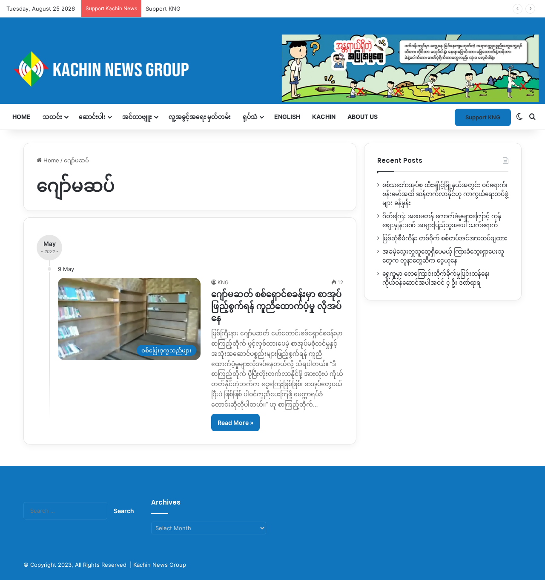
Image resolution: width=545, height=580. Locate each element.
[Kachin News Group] (272, 69)
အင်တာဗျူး (137, 116)
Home (21, 116)
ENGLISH (287, 116)
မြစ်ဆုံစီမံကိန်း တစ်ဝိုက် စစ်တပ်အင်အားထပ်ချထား (444, 238)
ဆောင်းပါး (92, 116)
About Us (362, 116)
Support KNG (482, 117)
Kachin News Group (159, 564)
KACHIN (324, 116)
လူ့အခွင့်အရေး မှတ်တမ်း (200, 116)
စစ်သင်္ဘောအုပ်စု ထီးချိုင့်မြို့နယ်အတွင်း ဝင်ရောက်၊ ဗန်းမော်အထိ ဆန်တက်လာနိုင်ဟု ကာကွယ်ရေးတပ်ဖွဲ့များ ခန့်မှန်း (445, 194)
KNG (223, 282)
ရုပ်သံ (250, 116)
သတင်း (52, 116)
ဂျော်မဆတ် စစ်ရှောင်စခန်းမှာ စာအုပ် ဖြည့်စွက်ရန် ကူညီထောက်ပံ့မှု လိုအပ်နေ (276, 306)
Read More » (235, 422)
